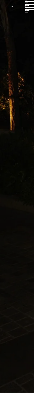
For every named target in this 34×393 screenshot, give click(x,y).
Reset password (26, 0)
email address (26, 3)
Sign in (25, 6)
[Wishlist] (19, 6)
